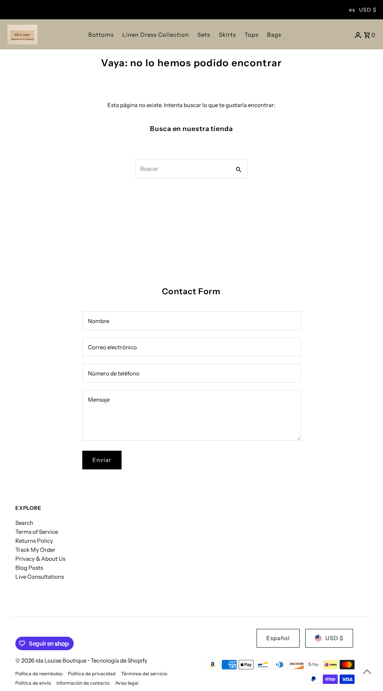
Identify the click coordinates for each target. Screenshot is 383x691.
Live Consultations (39, 576)
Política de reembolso (38, 673)
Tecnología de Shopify (119, 660)
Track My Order (35, 549)
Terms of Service (36, 531)
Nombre (98, 321)
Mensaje (99, 399)
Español (278, 638)
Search (24, 522)
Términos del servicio (144, 673)
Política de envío (33, 683)
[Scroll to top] (367, 671)
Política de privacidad (92, 673)
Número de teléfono (114, 373)
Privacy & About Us (40, 558)
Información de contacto (83, 683)
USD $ (368, 9)
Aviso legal (126, 683)
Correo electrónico (112, 347)
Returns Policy (34, 540)
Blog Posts (29, 567)
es (352, 9)
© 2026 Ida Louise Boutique (51, 660)
